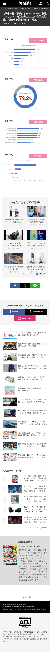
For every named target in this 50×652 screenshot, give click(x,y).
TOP (4, 9)
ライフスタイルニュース (29, 9)
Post (25, 285)
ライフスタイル (13, 9)
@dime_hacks (26, 318)
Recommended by (29, 274)
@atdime (15, 311)
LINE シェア (35, 285)
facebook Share (15, 285)
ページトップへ (25, 597)
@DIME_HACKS (38, 311)
